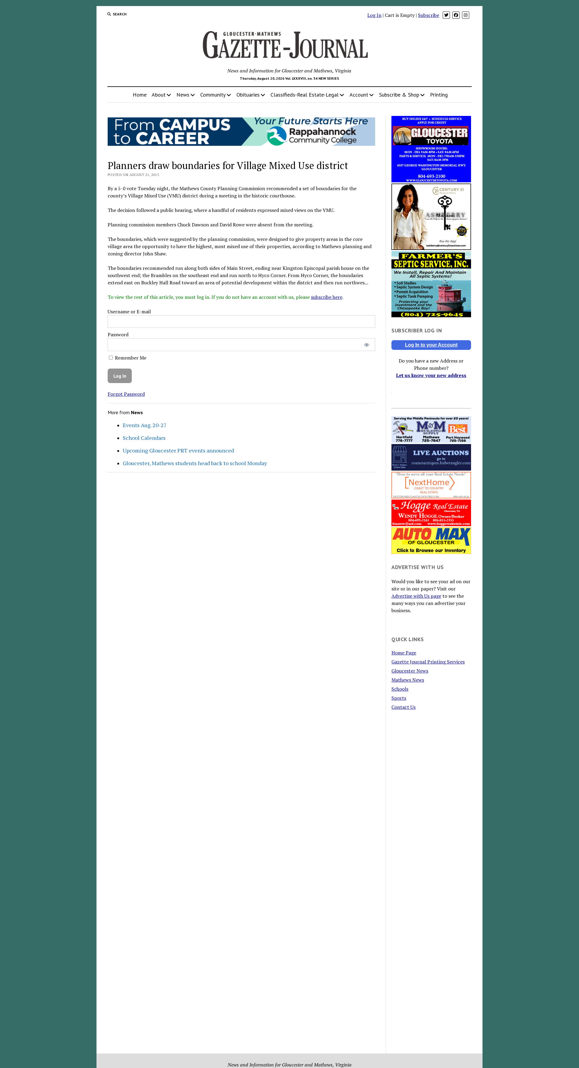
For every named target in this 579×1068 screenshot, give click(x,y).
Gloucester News (409, 670)
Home (140, 94)
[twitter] (446, 15)
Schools (399, 689)
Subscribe (428, 15)
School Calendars (144, 437)
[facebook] (456, 15)
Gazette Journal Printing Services (428, 661)
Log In (374, 15)
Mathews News (407, 679)
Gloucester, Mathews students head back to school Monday (195, 463)
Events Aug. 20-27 (145, 425)
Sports (398, 698)
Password (118, 334)
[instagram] (465, 15)
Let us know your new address (431, 375)
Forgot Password (126, 394)
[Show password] (366, 344)
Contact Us (403, 707)
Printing (439, 94)
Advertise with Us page (416, 596)
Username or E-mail (129, 311)
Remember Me (130, 357)
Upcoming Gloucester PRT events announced (178, 450)
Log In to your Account (431, 344)
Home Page (403, 652)
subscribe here (326, 297)
